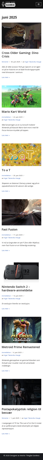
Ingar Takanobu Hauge (33, 62)
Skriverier (5, 62)
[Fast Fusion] (21, 212)
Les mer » (6, 77)
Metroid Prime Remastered (21, 347)
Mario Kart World (14, 112)
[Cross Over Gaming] (8, 4)
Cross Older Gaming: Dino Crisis (20, 54)
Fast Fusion (9, 229)
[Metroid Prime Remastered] (21, 330)
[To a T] (21, 154)
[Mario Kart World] (21, 96)
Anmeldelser (6, 117)
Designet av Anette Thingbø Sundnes (24, 455)
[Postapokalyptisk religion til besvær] (21, 392)
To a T (6, 170)
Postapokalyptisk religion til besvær (21, 411)
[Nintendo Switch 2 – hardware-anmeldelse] (21, 271)
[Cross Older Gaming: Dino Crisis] (21, 36)
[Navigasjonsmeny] (38, 4)
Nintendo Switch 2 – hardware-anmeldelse (17, 288)
